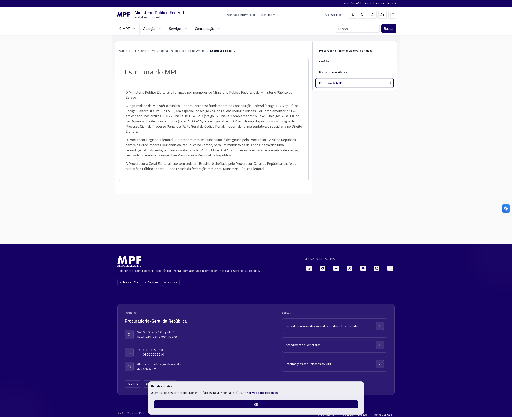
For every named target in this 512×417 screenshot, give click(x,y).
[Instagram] (376, 268)
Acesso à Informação (241, 14)
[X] (349, 268)
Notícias (324, 61)
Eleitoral (140, 50)
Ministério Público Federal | (360, 3)
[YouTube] (363, 268)
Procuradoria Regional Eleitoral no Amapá (178, 50)
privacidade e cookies (263, 392)
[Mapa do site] (392, 15)
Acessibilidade (334, 14)
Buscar (389, 28)
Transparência (270, 14)
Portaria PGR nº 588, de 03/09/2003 (211, 150)
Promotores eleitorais (333, 72)
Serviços (153, 282)
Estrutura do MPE (222, 50)
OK (256, 404)
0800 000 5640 (153, 354)
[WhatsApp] (309, 268)
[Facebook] (322, 268)
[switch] (353, 15)
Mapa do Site (130, 282)
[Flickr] (336, 268)
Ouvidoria (133, 384)
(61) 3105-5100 (154, 350)
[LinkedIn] (390, 268)
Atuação (124, 50)
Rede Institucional (386, 3)
